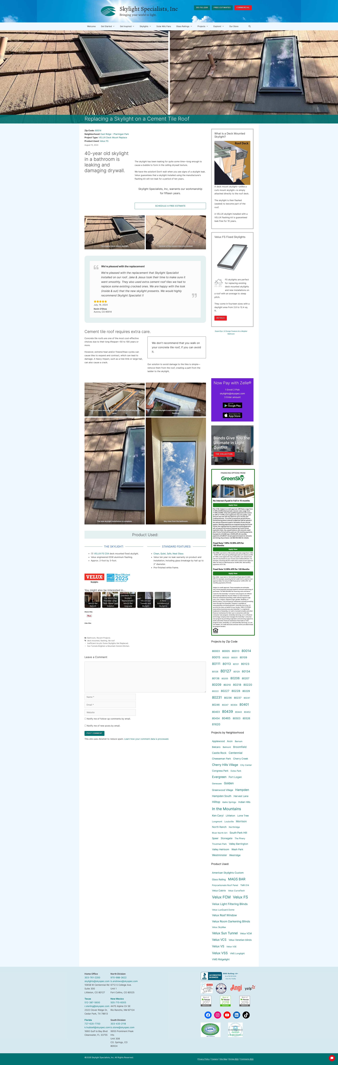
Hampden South (221, 796)
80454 (216, 718)
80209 (216, 684)
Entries (234, 1059)
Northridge (234, 827)
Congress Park (220, 770)
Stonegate (226, 838)
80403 (216, 711)
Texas (87, 998)
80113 (227, 664)
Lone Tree (243, 815)
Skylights (144, 26)
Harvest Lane (241, 796)
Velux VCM (246, 933)
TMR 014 (244, 885)
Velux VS (218, 946)
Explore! (217, 26)
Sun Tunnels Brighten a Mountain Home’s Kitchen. (108, 646)
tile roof (111, 641)
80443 (238, 712)
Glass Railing (219, 879)
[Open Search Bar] (249, 26)
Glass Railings (182, 26)
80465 (226, 718)
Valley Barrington (238, 843)
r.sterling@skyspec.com (96, 1006)
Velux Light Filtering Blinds (230, 904)
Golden (229, 783)
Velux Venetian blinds (240, 939)
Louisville (229, 821)
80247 (225, 705)
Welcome (91, 26)
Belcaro (216, 747)
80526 (246, 718)
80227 (225, 691)
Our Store (233, 26)
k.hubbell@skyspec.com (97, 1027)
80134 (246, 671)
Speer (215, 838)
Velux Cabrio (219, 890)
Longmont (217, 821)
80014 (98, 130)
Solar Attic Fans (163, 26)
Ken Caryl (218, 815)
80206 (235, 678)
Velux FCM (221, 897)
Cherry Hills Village (225, 764)
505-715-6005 (118, 1002)
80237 (237, 697)
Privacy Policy (204, 1059)
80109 (243, 657)
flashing (103, 641)
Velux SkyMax (219, 927)
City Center (246, 765)
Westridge (234, 855)
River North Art (219, 832)
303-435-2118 (118, 1023)
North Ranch (219, 827)
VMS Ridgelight (221, 959)
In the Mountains (226, 809)
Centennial (235, 752)
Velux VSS (220, 953)
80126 (215, 671)
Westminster (219, 855)
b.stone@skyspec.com (122, 1027)
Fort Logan (235, 777)
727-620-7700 (92, 1023)
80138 (215, 678)
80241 (247, 698)
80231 (217, 697)
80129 (236, 671)
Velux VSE (231, 946)
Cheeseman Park (221, 758)
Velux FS (104, 141)
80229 (246, 691)
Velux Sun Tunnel (225, 933)
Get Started (106, 26)
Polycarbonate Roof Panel (225, 885)
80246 (216, 704)
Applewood (218, 741)
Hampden (242, 790)
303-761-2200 (202, 8)
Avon (230, 741)
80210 (227, 684)
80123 (245, 664)
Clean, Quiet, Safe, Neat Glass (168, 553)
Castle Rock (219, 752)
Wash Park (237, 849)
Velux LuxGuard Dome (223, 909)
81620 (216, 724)
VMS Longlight (237, 953)
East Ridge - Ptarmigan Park (115, 134)
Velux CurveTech (236, 890)
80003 (216, 651)
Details (221, 318)
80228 (236, 691)
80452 (247, 712)
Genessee (217, 783)
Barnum (238, 741)
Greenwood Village (222, 790)
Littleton (230, 815)
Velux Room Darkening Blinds (231, 921)
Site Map (223, 1059)
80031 (234, 657)
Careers (214, 1059)
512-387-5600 (92, 1002)
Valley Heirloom (220, 849)
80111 (216, 664)
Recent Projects (103, 638)
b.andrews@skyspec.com (124, 981)
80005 (226, 651)
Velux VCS (219, 940)
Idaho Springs (229, 802)
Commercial (243, 8)
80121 (236, 664)
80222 (215, 691)
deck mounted (93, 641)
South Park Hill (238, 832)
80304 (234, 705)
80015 (216, 657)
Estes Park (236, 770)
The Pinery (240, 838)
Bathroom (91, 638)
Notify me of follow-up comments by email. (109, 718)
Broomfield (240, 747)
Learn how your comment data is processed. (146, 739)
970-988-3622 (118, 977)
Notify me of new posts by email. (103, 725)
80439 (227, 711)
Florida (88, 1020)
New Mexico (117, 998)
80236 (228, 697)
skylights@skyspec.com (97, 981)
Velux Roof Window (224, 915)
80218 (237, 684)
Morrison (241, 821)
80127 (225, 671)
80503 (236, 718)
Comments (246, 1059)
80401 (244, 704)
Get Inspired (126, 26)
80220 (247, 684)
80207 (245, 678)
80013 (235, 651)
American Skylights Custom (228, 872)
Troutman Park (219, 844)
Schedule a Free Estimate (170, 205)
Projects (201, 26)
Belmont (227, 747)
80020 (225, 657)
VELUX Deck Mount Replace (113, 137)
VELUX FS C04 (102, 553)
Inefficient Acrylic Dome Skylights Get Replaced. (107, 643)
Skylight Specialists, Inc (149, 9)
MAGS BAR (236, 879)
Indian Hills (244, 802)
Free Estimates (222, 8)
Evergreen (219, 777)
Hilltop (216, 802)
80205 (225, 678)
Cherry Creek (240, 758)
